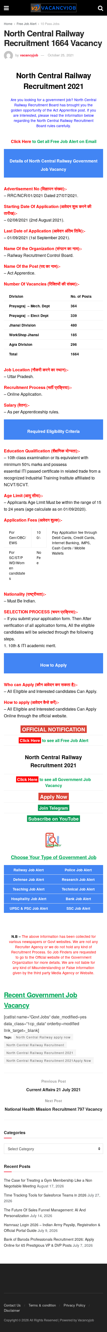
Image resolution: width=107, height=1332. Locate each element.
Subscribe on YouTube (53, 818)
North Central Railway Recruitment (35, 1045)
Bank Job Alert (78, 898)
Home (8, 23)
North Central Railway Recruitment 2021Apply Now (48, 1060)
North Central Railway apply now (43, 1037)
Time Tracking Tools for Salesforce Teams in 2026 (45, 1195)
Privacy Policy (74, 1305)
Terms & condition (42, 1305)
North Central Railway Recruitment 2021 (39, 1052)
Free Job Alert (26, 23)
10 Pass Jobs (50, 23)
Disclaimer (12, 1310)
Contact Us (12, 1305)
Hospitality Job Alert (28, 898)
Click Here (30, 740)
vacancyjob (29, 55)
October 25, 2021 (61, 55)
